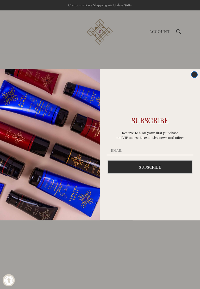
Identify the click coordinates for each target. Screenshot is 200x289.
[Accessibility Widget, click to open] (9, 280)
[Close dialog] (194, 74)
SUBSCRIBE (150, 166)
